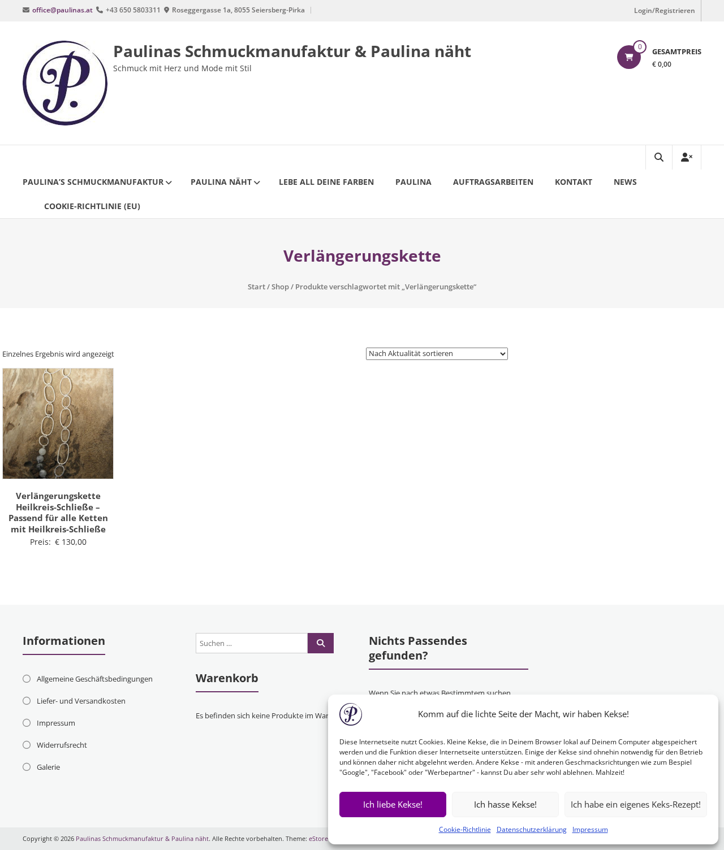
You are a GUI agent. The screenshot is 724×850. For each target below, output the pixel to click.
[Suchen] (321, 643)
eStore (318, 838)
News (625, 181)
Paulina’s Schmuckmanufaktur (93, 181)
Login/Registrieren (664, 10)
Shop (280, 286)
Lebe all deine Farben (326, 181)
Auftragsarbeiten (493, 181)
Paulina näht (221, 181)
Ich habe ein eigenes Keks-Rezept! (636, 804)
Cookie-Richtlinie (465, 829)
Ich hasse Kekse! (505, 804)
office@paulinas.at (62, 10)
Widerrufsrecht (62, 745)
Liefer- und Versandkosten (81, 701)
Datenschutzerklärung (532, 829)
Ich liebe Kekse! (393, 804)
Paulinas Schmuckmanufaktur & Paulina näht (292, 51)
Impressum (590, 829)
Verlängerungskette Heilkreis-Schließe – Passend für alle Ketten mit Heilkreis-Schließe (58, 512)
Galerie (48, 767)
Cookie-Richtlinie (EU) (92, 206)
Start (256, 286)
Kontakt (573, 181)
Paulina (413, 181)
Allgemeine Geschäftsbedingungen (95, 679)
